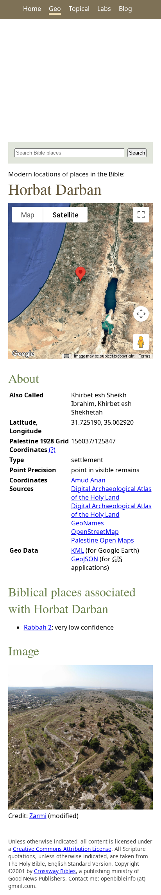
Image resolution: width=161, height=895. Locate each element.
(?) (52, 449)
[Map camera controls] (141, 314)
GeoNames (87, 523)
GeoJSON (84, 559)
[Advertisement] (80, 80)
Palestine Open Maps (102, 540)
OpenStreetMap (95, 531)
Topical (79, 8)
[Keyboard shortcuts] (66, 356)
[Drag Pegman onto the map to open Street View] (141, 342)
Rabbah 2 (38, 627)
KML (77, 550)
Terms (144, 356)
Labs (104, 8)
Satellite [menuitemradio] (65, 215)
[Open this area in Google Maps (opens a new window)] (23, 354)
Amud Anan (88, 480)
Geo (55, 8)
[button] (80, 273)
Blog (125, 8)
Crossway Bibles (55, 871)
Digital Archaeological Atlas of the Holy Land (111, 493)
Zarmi (38, 815)
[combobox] (69, 152)
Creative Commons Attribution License (62, 848)
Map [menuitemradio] (27, 215)
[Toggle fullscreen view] (141, 214)
